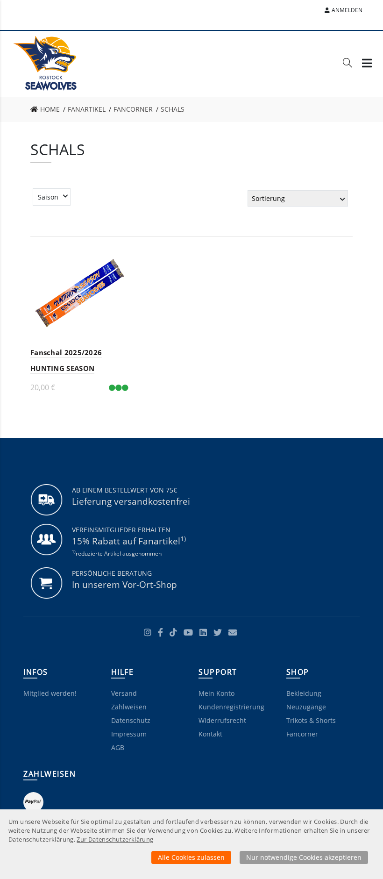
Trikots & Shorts (311, 720)
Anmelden (347, 10)
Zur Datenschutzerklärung (115, 839)
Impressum (129, 733)
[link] (47, 109)
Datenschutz (130, 720)
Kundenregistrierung (231, 706)
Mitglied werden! (50, 693)
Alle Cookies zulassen (191, 857)
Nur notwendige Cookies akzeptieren (304, 857)
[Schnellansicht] (115, 256)
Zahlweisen (129, 706)
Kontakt (210, 733)
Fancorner (302, 733)
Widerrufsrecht (222, 720)
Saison (48, 197)
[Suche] (347, 64)
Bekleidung (303, 693)
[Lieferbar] (118, 388)
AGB (117, 747)
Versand (124, 693)
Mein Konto (216, 693)
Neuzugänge (306, 706)
